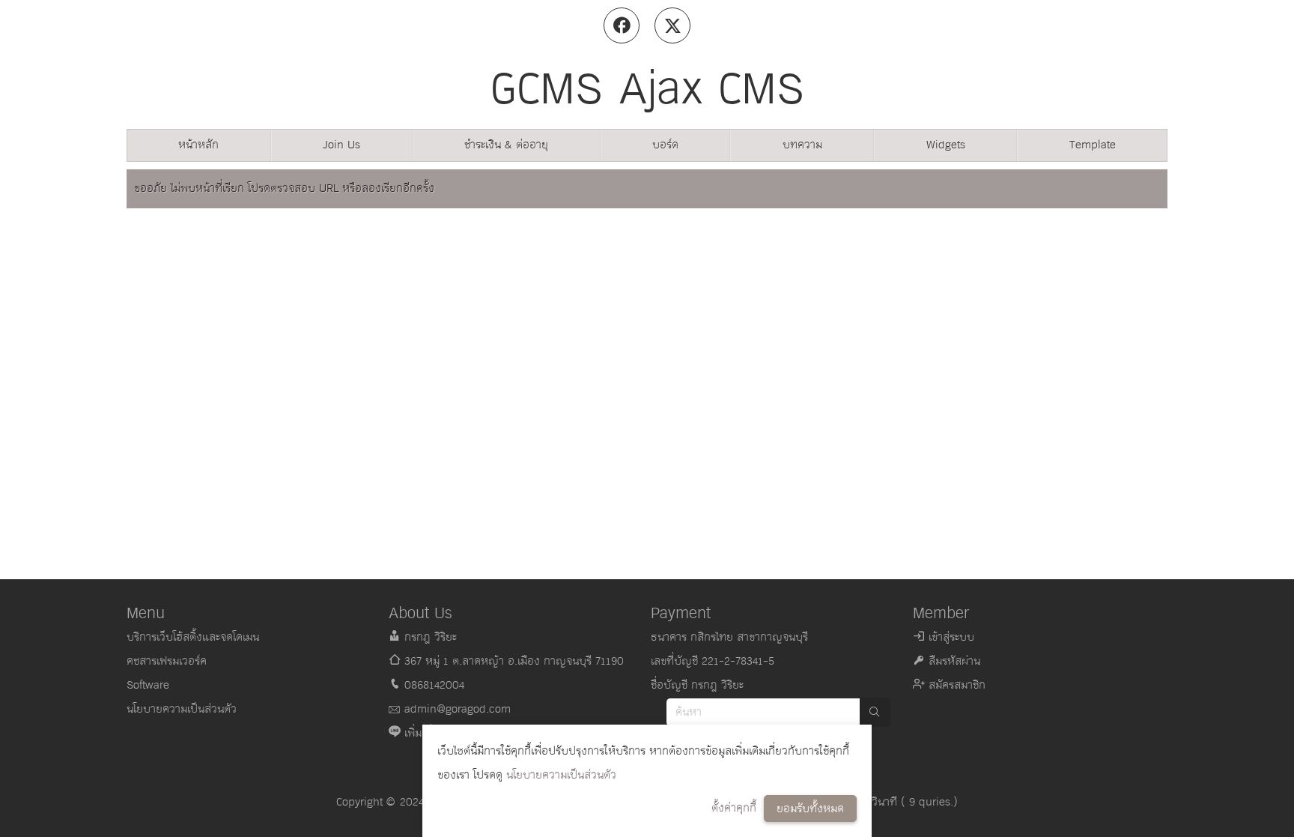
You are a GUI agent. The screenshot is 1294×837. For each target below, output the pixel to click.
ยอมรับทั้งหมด (810, 809)
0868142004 (434, 685)
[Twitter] (672, 25)
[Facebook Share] (622, 25)
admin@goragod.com (457, 709)
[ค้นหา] (875, 712)
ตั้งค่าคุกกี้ (733, 808)
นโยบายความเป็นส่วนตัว (561, 775)
